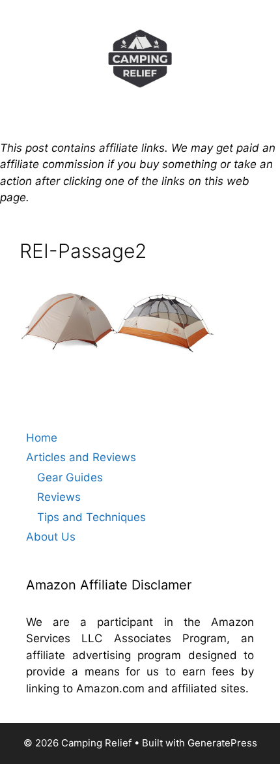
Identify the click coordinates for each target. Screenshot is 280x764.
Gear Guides (70, 477)
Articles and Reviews (81, 457)
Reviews (59, 496)
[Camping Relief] (140, 57)
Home (41, 437)
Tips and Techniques (91, 517)
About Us (51, 536)
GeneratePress (222, 743)
